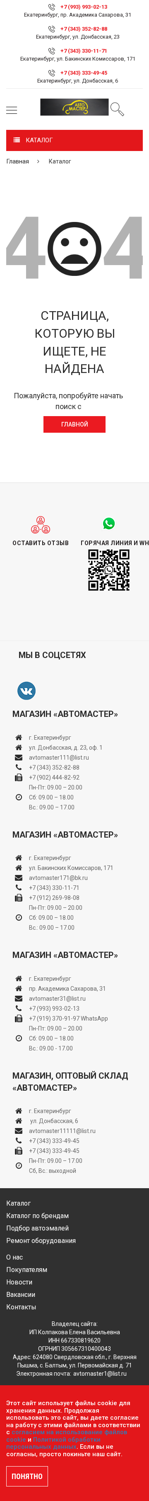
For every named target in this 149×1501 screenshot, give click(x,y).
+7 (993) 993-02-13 (54, 1008)
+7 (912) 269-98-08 (54, 897)
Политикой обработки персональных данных (53, 1443)
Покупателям (26, 1270)
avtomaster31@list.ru (57, 998)
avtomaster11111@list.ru (62, 1131)
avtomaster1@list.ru (100, 1373)
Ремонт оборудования (41, 1241)
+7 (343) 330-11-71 (83, 51)
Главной (74, 424)
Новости (19, 1282)
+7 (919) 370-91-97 (54, 1018)
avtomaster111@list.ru (59, 757)
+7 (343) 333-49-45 (83, 73)
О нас (14, 1257)
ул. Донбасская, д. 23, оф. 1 (66, 747)
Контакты (21, 1307)
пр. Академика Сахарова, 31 (67, 988)
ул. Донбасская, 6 (53, 1121)
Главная (17, 161)
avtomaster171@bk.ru (58, 878)
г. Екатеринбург (50, 737)
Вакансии (20, 1295)
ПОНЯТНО (27, 1476)
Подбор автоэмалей (37, 1228)
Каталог (18, 1203)
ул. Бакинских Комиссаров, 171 (71, 868)
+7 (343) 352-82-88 (83, 29)
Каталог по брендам (37, 1216)
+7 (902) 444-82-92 (54, 777)
